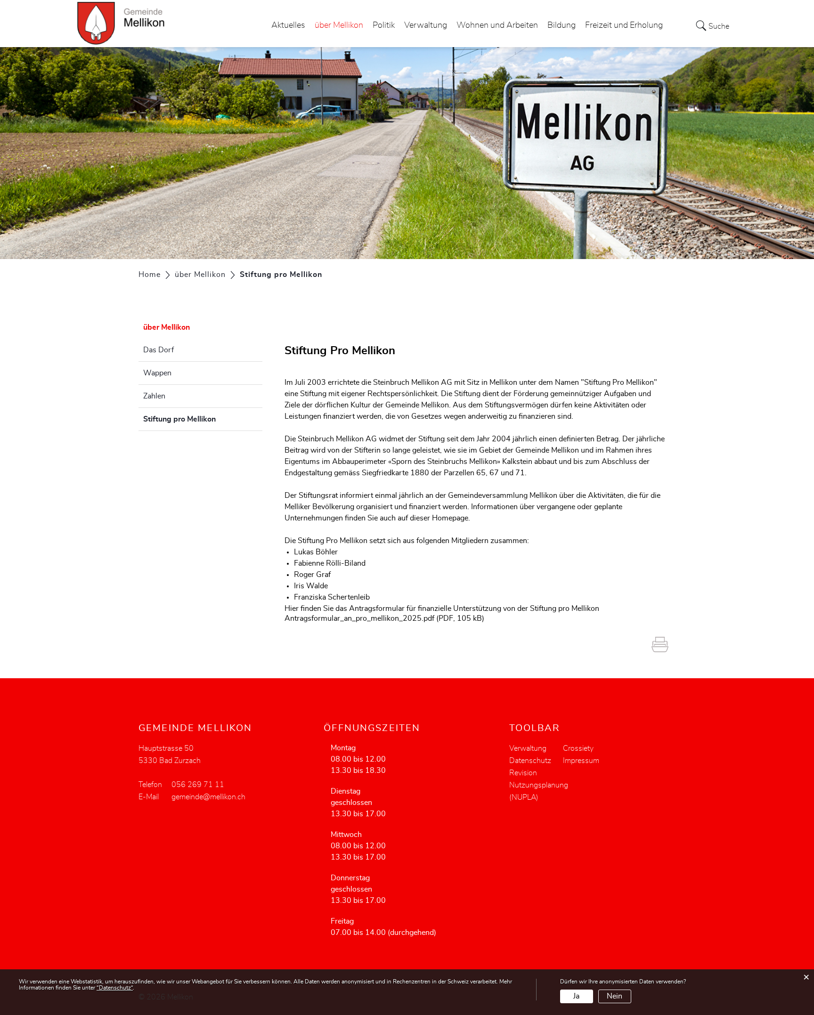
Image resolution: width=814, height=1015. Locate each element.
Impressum (581, 760)
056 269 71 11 (197, 784)
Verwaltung (425, 25)
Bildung (561, 25)
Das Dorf (158, 350)
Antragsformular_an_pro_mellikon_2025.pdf (359, 618)
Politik (384, 25)
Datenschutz (530, 760)
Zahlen (154, 396)
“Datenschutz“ (115, 988)
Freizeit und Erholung (624, 25)
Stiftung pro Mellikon (202, 419)
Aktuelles (288, 25)
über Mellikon (339, 25)
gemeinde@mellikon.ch (208, 797)
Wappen (157, 373)
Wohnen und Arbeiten (497, 25)
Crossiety (578, 748)
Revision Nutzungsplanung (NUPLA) (538, 785)
